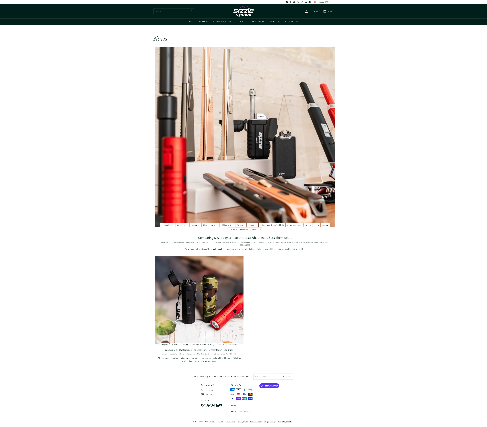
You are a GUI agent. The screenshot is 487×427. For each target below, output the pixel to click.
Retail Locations (223, 22)
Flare (197, 242)
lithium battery (215, 242)
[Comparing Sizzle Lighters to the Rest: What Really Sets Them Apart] (245, 137)
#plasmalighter (167, 242)
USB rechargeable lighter (309, 242)
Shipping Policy (269, 422)
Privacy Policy (243, 422)
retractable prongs (272, 242)
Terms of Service (256, 422)
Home (190, 22)
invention (204, 242)
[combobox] (173, 11)
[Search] (191, 11)
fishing (181, 354)
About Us (275, 22)
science (283, 242)
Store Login (258, 22)
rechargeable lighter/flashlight (252, 242)
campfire (165, 354)
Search (212, 422)
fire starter (190, 242)
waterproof (324, 242)
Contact (220, 422)
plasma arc (234, 242)
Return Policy (230, 422)
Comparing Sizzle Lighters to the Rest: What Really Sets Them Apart (245, 237)
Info (241, 22)
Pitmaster (225, 242)
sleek (289, 242)
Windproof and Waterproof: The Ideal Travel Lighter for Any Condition (199, 349)
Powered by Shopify (285, 422)
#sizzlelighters (179, 242)
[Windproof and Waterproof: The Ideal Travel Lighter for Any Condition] (199, 300)
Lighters (203, 22)
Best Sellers (292, 22)
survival (295, 242)
